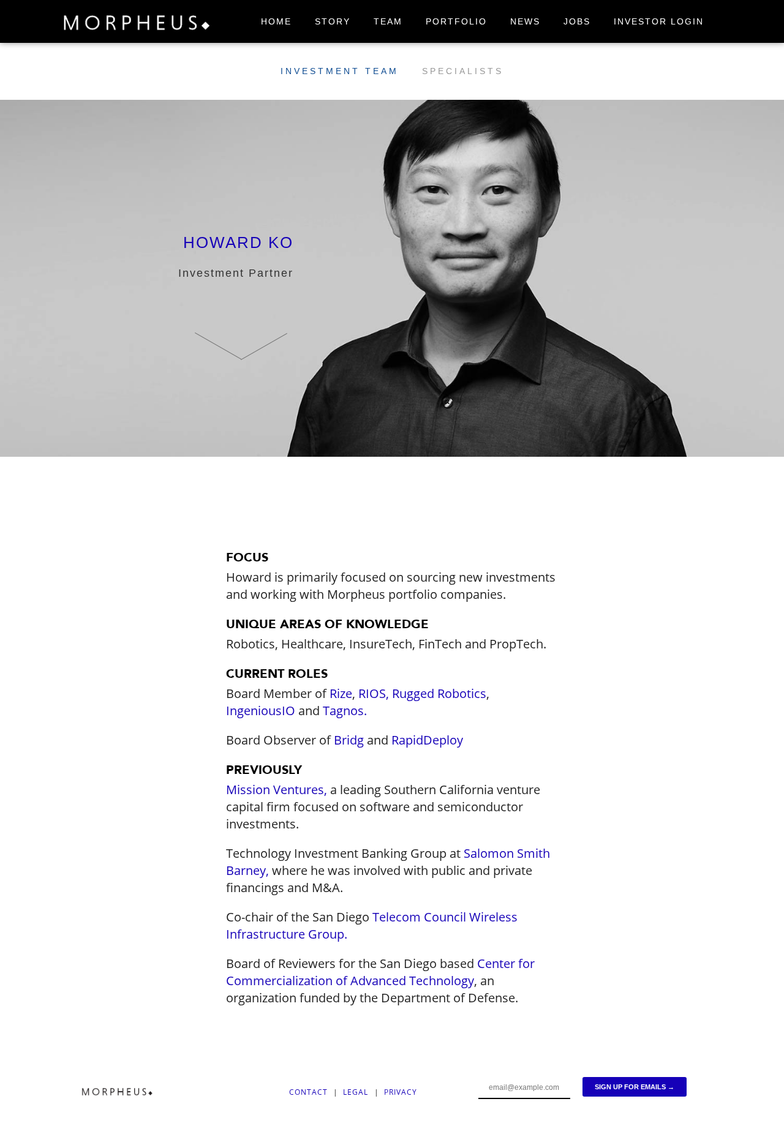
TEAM (388, 21)
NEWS (525, 21)
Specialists (462, 71)
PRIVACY (400, 1092)
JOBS (577, 21)
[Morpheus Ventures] (137, 25)
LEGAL (357, 1092)
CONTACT (308, 1092)
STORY (332, 21)
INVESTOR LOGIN (659, 21)
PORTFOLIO (456, 21)
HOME (276, 21)
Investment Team (340, 71)
